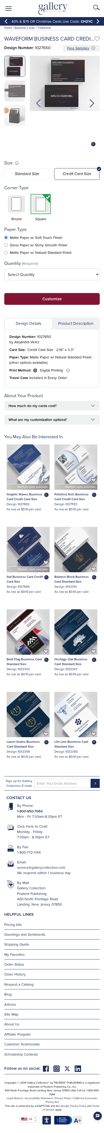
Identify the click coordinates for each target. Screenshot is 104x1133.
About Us (11, 1024)
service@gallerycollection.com (41, 867)
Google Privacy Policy (73, 1106)
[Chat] (97, 1116)
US (29, 1119)
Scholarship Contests (21, 1054)
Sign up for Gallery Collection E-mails (19, 783)
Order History (15, 974)
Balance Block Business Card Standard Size (71, 579)
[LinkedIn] (78, 1068)
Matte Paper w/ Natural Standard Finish (41, 252)
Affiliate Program (17, 1034)
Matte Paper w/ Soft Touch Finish (36, 237)
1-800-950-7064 (30, 811)
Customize (52, 299)
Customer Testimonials (22, 1044)
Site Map (11, 1014)
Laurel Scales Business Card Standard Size (23, 744)
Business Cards (25, 28)
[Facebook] (48, 1068)
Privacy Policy (63, 1098)
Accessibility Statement (39, 1098)
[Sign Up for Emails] (95, 783)
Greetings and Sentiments (24, 934)
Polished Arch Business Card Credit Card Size (71, 496)
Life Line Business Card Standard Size (71, 744)
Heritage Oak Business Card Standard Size (70, 661)
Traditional (44, 28)
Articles (10, 1004)
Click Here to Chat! (32, 826)
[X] (69, 1068)
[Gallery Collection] (53, 8)
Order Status (14, 964)
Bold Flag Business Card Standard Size (24, 661)
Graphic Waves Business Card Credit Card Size (24, 496)
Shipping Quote (16, 944)
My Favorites (14, 954)
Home (8, 28)
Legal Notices (15, 1098)
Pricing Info (13, 924)
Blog (8, 994)
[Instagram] (58, 1068)
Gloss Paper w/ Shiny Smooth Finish (38, 244)
